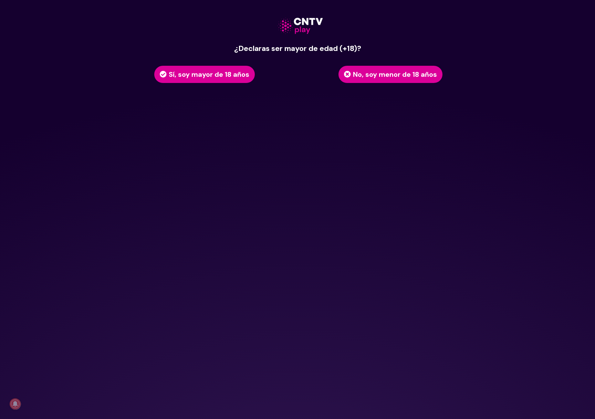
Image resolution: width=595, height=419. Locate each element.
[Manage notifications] (15, 403)
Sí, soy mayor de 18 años (209, 74)
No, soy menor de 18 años (395, 74)
